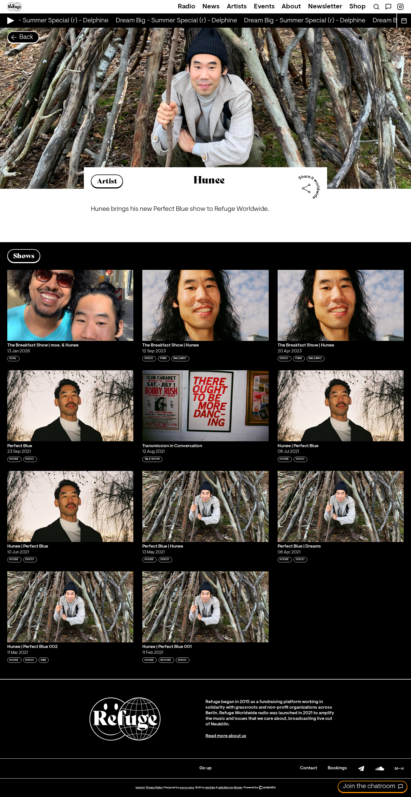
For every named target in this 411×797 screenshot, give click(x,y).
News (210, 6)
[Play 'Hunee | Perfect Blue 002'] (70, 606)
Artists (237, 6)
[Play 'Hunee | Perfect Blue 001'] (205, 606)
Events (264, 6)
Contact (308, 768)
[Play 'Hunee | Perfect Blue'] (341, 405)
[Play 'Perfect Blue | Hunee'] (205, 506)
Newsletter (325, 6)
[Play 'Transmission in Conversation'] (205, 405)
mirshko (210, 787)
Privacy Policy (154, 787)
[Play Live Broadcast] (9, 20)
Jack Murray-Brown (230, 787)
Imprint (140, 787)
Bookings (337, 768)
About (291, 6)
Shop (357, 6)
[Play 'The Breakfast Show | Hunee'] (205, 305)
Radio (186, 6)
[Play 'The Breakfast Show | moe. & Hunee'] (70, 305)
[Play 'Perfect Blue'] (70, 405)
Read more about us (226, 736)
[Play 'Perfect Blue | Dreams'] (341, 506)
